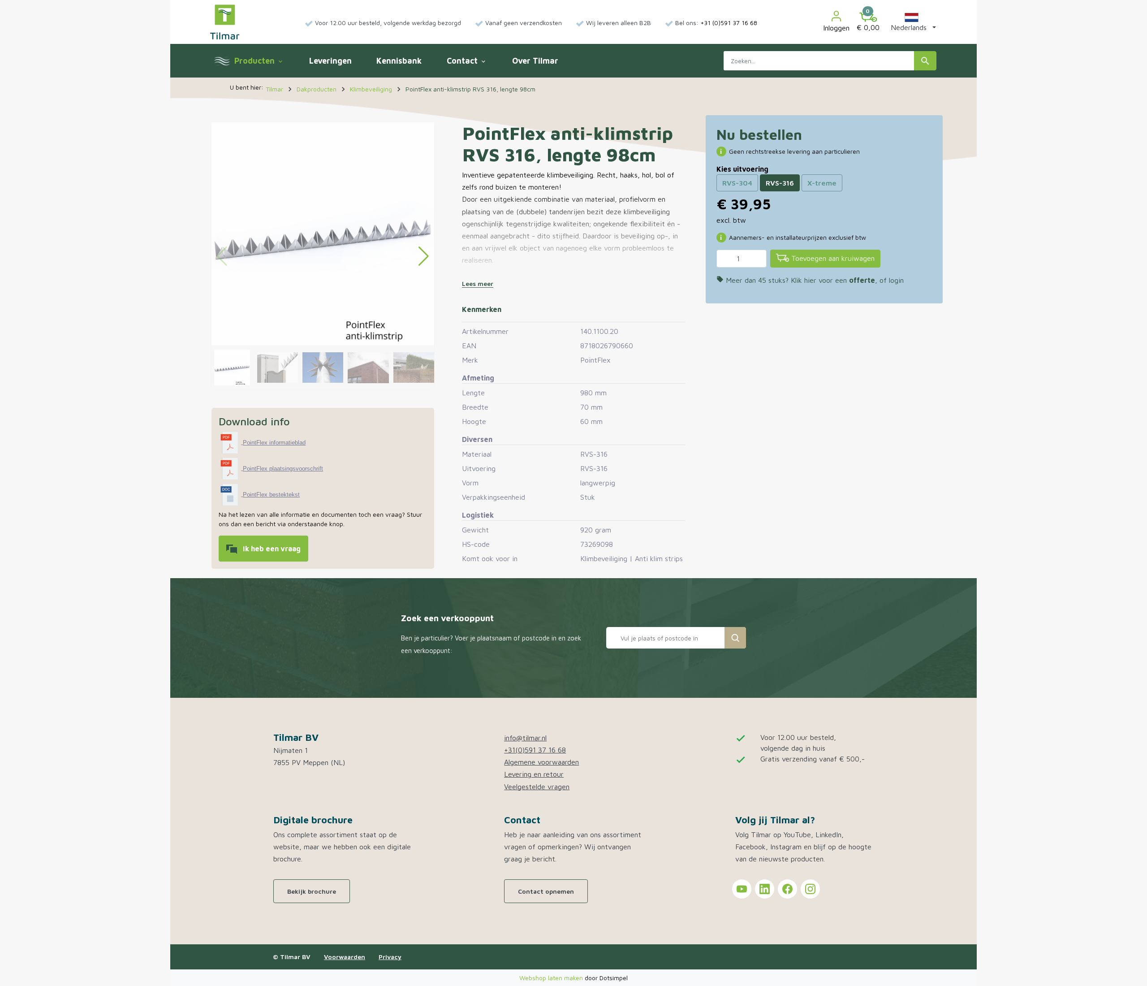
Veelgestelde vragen (536, 787)
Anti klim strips (659, 558)
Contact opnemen (546, 891)
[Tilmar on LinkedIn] (764, 889)
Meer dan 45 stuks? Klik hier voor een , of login (810, 280)
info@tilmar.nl (525, 738)
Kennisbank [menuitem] (399, 60)
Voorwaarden (344, 956)
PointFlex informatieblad (274, 442)
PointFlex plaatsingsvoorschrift (283, 468)
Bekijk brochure (311, 891)
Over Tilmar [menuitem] (535, 60)
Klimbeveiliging (603, 558)
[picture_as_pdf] (231, 442)
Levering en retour (534, 774)
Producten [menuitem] (258, 60)
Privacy (390, 956)
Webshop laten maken (552, 978)
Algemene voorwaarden (541, 762)
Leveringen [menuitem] (330, 60)
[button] (911, 22)
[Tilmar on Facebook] (787, 889)
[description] (231, 494)
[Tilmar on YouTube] (741, 889)
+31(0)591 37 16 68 (535, 750)
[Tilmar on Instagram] (810, 889)
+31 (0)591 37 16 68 (728, 22)
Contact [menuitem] (467, 60)
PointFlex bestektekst (271, 494)
